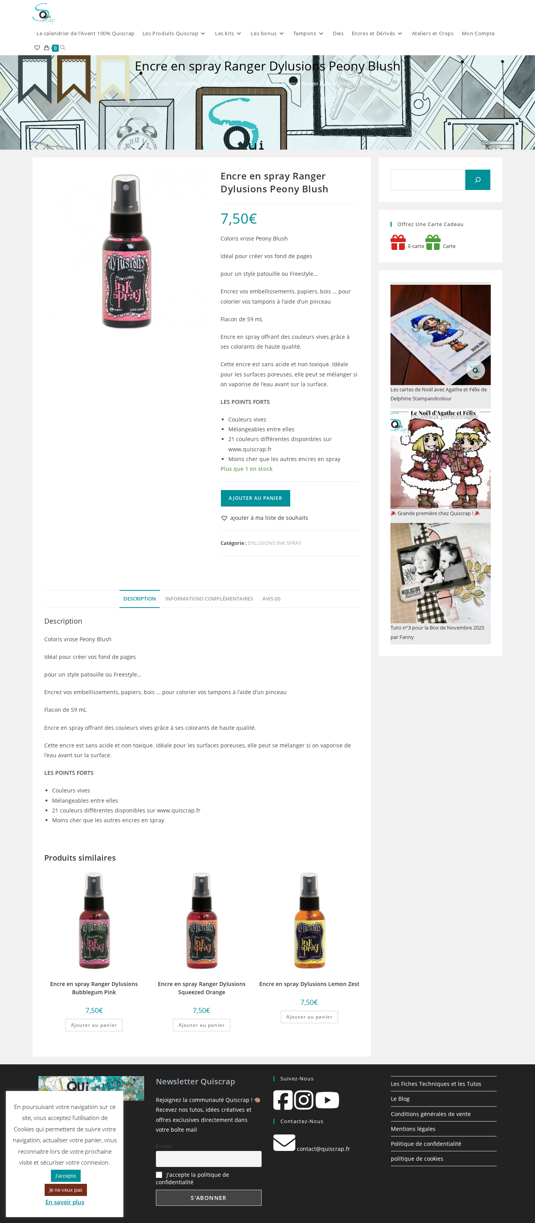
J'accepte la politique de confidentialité (192, 1178)
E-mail (164, 1146)
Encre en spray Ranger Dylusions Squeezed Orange (202, 988)
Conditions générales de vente (431, 1114)
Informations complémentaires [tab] (209, 598)
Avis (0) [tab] (271, 598)
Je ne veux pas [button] (65, 1189)
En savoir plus (64, 1202)
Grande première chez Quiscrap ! (435, 513)
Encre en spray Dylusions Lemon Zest (309, 984)
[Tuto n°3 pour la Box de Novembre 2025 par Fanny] (440, 573)
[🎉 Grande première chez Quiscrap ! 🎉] (440, 459)
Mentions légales (413, 1129)
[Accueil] (165, 83)
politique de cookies (417, 1158)
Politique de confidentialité (426, 1143)
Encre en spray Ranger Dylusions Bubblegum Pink (94, 988)
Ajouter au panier (255, 498)
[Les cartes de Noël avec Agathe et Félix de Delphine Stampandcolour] (440, 335)
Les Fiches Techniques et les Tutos (436, 1083)
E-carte (415, 246)
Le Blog (400, 1098)
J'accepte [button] (66, 1175)
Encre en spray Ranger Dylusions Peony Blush (319, 83)
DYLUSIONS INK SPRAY (274, 542)
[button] (264, 518)
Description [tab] (139, 598)
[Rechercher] (478, 179)
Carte (448, 246)
